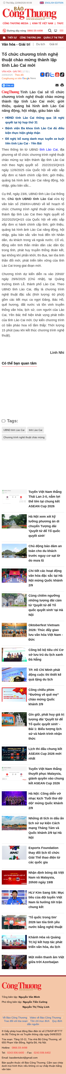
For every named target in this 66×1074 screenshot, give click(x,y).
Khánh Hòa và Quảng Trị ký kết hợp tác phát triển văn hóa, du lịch (45, 942)
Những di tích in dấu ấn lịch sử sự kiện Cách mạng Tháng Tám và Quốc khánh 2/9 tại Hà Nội (46, 828)
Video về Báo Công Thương (45, 1017)
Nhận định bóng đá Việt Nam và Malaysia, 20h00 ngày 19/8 (46, 877)
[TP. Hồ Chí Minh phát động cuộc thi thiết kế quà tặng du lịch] (14, 675)
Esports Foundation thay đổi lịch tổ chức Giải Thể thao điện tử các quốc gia (44, 855)
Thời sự (12, 37)
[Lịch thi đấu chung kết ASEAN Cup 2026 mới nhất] (14, 754)
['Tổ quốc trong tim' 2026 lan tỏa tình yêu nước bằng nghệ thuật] (14, 922)
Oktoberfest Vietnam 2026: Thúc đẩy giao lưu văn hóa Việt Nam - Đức (46, 632)
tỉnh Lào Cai (49, 149)
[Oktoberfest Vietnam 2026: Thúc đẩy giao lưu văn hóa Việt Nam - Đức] (14, 630)
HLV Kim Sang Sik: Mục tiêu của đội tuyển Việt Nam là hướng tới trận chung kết (46, 900)
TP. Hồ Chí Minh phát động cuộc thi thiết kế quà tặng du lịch (45, 674)
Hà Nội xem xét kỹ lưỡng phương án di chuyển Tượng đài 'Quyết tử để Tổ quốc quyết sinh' (44, 526)
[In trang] (62, 85)
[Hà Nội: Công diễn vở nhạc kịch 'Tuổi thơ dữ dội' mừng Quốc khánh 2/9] (14, 798)
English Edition (54, 3)
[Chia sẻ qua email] (57, 85)
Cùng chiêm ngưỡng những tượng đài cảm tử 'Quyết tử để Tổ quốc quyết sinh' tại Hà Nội (46, 605)
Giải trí (53, 44)
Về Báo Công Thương (15, 1017)
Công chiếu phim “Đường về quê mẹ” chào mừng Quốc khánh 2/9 (44, 697)
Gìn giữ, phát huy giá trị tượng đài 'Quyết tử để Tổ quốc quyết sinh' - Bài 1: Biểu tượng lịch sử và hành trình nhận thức (46, 726)
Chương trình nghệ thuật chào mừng (24, 437)
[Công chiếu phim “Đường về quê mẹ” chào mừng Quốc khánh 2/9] (14, 694)
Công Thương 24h (30, 37)
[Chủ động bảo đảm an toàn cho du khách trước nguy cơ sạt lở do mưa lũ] (14, 551)
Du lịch (40, 44)
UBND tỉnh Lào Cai (14, 430)
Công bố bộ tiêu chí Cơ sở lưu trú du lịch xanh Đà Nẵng (46, 654)
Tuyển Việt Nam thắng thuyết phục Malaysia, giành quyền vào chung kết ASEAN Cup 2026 (46, 776)
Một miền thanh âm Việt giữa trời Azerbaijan (46, 959)
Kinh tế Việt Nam (42, 23)
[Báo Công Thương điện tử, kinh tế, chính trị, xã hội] (29, 12)
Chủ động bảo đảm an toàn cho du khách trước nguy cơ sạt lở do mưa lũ (45, 553)
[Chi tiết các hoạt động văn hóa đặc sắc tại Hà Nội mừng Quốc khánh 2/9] (14, 576)
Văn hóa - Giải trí (16, 44)
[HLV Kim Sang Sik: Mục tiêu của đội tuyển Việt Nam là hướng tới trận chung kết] (14, 897)
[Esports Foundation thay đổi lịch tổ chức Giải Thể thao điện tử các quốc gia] (14, 853)
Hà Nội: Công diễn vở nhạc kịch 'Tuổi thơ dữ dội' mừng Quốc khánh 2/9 (46, 801)
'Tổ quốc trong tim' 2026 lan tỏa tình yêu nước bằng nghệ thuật (45, 922)
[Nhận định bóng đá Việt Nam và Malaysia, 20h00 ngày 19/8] (14, 877)
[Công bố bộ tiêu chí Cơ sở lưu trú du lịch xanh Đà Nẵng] (14, 655)
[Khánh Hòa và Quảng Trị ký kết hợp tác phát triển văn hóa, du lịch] (14, 942)
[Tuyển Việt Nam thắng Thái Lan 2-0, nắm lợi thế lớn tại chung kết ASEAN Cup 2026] (14, 496)
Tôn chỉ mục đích (39, 1021)
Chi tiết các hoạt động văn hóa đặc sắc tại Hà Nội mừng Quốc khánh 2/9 (46, 578)
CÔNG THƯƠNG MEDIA (15, 23)
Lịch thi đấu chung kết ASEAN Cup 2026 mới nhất (45, 753)
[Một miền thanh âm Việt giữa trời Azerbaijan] (14, 962)
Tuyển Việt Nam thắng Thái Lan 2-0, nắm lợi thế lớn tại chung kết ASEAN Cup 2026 (45, 499)
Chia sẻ (9, 85)
